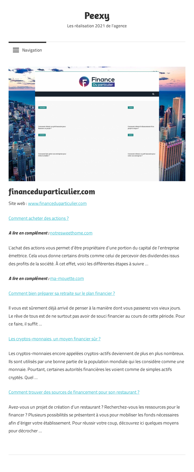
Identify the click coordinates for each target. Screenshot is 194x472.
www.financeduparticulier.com (57, 203)
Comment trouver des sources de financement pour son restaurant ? (74, 392)
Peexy (97, 15)
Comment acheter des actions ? (39, 218)
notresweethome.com (71, 232)
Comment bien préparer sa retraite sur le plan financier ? (62, 293)
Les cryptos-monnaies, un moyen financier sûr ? (55, 338)
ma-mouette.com (67, 278)
